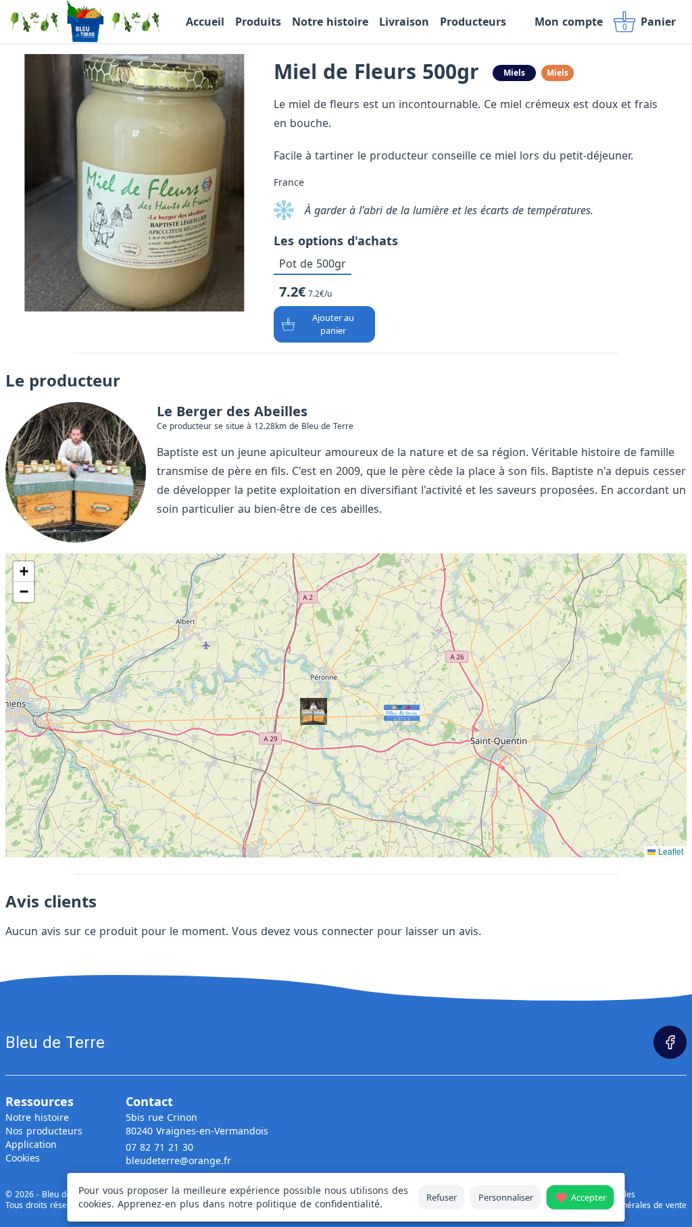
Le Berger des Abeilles (232, 411)
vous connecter (334, 931)
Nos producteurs (43, 1130)
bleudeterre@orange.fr (178, 1160)
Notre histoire (37, 1117)
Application (31, 1144)
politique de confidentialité (318, 1203)
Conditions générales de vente (628, 1205)
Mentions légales (602, 1194)
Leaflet (669, 851)
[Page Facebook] (670, 1042)
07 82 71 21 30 (159, 1147)
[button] (388, 709)
